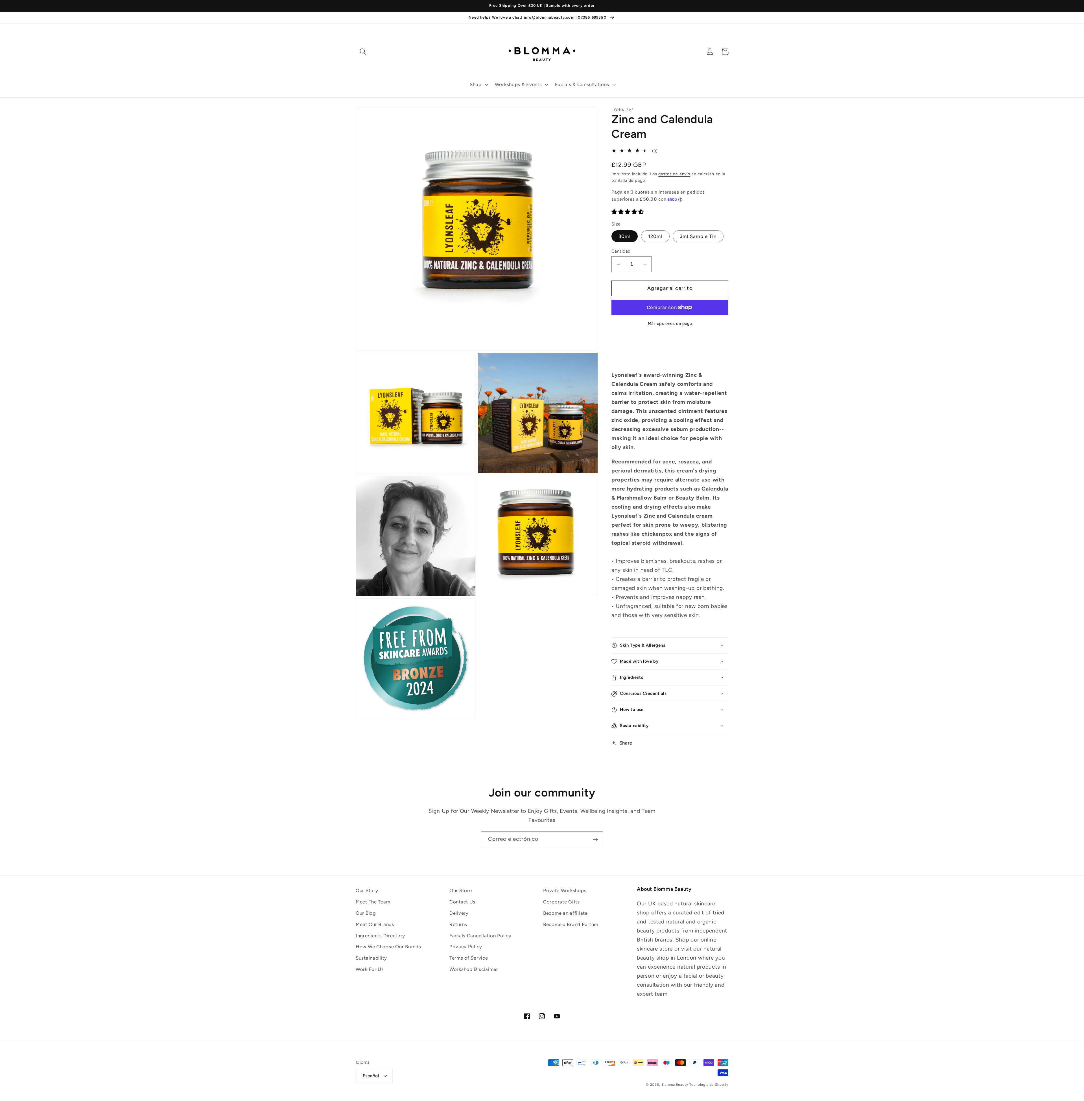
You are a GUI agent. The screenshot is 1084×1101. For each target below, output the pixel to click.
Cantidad (621, 251)
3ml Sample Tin (698, 236)
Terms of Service (468, 958)
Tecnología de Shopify (708, 1085)
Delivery (459, 913)
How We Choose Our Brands (388, 946)
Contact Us (462, 902)
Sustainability (371, 958)
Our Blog (366, 913)
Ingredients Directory (380, 935)
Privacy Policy (465, 946)
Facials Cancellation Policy (480, 935)
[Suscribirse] (595, 839)
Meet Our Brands (375, 924)
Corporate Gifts (561, 902)
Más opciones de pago (670, 323)
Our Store (460, 890)
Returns (458, 924)
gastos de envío (674, 173)
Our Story (367, 890)
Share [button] (625, 743)
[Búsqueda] (363, 51)
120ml (655, 236)
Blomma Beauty (674, 1085)
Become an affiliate (565, 913)
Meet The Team (373, 902)
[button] (478, 85)
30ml (625, 236)
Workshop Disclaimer (473, 969)
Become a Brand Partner (571, 924)
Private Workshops (564, 890)
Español (371, 1075)
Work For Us (370, 969)
